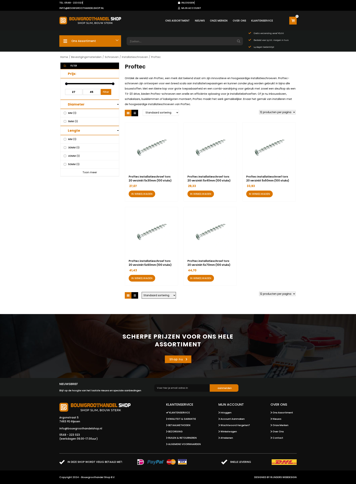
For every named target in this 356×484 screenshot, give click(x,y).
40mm (74, 156)
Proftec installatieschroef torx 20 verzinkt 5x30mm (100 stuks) (150, 178)
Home (64, 57)
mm (72, 113)
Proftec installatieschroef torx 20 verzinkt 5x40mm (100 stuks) (209, 178)
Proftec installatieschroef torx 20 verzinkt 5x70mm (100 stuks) (208, 263)
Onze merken (219, 20)
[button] (164, 194)
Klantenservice (262, 20)
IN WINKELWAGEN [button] (141, 194)
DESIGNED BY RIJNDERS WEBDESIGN (275, 477)
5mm (73, 121)
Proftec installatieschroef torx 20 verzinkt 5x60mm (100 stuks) (150, 263)
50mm (74, 164)
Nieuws (200, 20)
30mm (74, 147)
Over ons (239, 20)
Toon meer (90, 172)
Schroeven (112, 57)
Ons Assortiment (177, 20)
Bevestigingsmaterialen (86, 57)
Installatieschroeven (135, 57)
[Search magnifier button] (239, 41)
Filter (106, 92)
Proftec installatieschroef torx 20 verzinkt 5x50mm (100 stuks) (267, 178)
